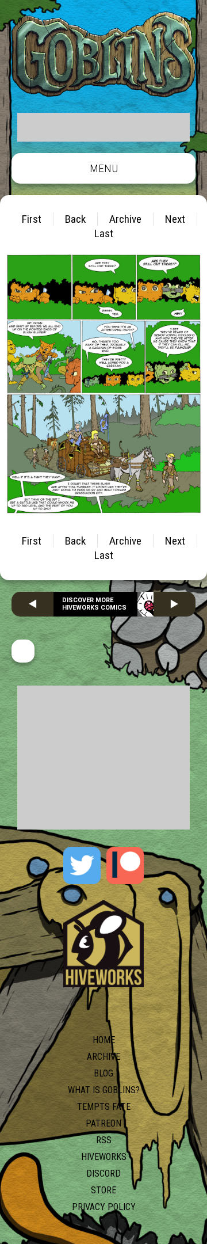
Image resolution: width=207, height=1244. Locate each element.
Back (75, 219)
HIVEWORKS (103, 1156)
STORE (103, 1190)
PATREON (103, 1123)
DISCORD (103, 1173)
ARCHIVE (103, 1056)
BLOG (103, 1073)
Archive (125, 219)
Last (103, 233)
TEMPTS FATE (104, 1106)
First (31, 219)
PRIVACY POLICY (104, 1206)
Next (175, 219)
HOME (104, 1039)
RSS (104, 1140)
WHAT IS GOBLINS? (104, 1090)
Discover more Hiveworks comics (94, 603)
